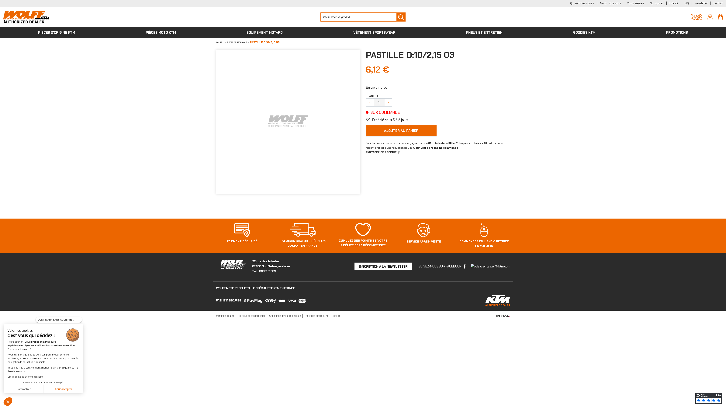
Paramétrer (24, 389)
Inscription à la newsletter (383, 266)
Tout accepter (63, 389)
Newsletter (701, 3)
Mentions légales (225, 315)
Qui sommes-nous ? (582, 3)
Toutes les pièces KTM (316, 315)
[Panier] (720, 17)
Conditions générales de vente (285, 315)
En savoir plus (376, 87)
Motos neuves (635, 3)
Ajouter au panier (401, 130)
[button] (7, 401)
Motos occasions (610, 3)
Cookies (336, 315)
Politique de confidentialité (251, 315)
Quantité (372, 96)
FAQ (686, 3)
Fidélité (673, 3)
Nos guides (657, 3)
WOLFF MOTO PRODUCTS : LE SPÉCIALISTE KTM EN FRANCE (255, 288)
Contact (718, 3)
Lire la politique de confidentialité (25, 376)
